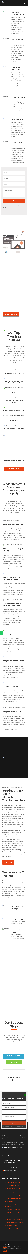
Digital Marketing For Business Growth (14, 391)
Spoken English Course (11, 1225)
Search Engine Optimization (12, 1192)
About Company (10, 1132)
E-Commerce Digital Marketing (13, 1198)
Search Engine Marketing (11, 1216)
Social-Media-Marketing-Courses (14, 1213)
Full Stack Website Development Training (14, 429)
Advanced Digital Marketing (12, 1185)
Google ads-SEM (9, 1201)
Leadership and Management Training (15, 1232)
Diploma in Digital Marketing (12, 1182)
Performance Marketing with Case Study (14, 401)
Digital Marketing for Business (12, 1188)
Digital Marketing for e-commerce (14, 373)
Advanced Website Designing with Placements (14, 419)
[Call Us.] (5, 629)
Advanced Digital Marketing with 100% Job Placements (14, 382)
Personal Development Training (13, 1229)
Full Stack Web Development (12, 1209)
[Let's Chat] (5, 633)
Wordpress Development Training (14, 460)
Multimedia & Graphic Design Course (14, 411)
